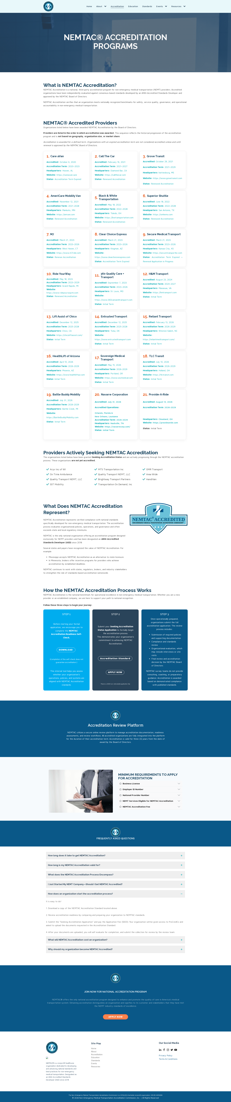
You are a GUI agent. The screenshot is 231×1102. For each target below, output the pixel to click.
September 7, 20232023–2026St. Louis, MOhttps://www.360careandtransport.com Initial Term (113, 293)
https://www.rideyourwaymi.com (62, 292)
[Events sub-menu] (166, 6)
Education (133, 6)
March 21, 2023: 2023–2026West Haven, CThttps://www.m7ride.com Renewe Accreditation (64, 248)
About (99, 6)
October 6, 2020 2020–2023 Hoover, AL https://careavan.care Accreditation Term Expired (64, 170)
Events (159, 6)
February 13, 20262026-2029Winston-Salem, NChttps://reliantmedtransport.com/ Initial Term (160, 333)
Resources (176, 6)
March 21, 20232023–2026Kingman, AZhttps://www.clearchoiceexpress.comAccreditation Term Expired (112, 251)
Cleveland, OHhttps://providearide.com (160, 421)
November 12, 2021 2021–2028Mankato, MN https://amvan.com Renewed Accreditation (63, 210)
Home (89, 6)
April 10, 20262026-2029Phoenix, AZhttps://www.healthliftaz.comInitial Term (66, 370)
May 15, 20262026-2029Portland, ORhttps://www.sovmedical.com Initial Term (114, 373)
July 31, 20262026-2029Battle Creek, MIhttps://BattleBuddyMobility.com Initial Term (63, 411)
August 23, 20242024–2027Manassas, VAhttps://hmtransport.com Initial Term (160, 288)
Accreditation (117, 6)
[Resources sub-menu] (185, 6)
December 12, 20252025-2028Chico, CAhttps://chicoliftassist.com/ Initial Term (64, 331)
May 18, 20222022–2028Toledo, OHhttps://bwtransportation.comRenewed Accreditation (114, 213)
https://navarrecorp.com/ (117, 426)
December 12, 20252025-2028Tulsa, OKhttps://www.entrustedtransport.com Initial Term (113, 333)
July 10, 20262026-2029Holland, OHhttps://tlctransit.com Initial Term (159, 370)
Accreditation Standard (115, 658)
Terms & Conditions (168, 1059)
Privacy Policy (165, 1055)
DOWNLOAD (66, 650)
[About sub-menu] (105, 6)
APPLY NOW (115, 672)
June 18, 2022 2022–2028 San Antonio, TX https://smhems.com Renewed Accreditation (159, 210)
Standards (147, 6)
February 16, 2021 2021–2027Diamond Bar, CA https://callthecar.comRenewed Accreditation (111, 170)
